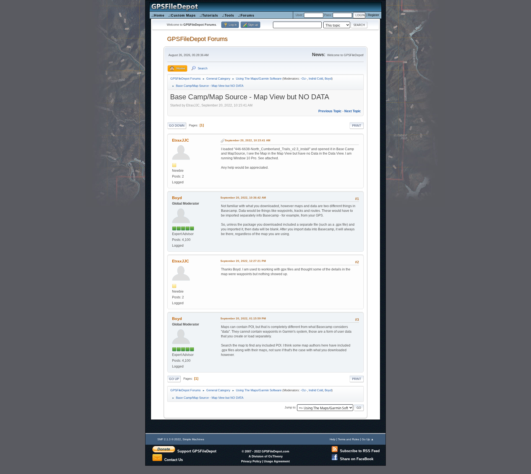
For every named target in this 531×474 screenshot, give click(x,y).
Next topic (352, 111)
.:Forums (246, 15)
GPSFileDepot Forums (197, 38)
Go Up (174, 379)
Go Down (176, 125)
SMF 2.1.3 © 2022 (169, 439)
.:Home (158, 15)
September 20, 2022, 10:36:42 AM (243, 197)
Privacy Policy (251, 461)
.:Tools (228, 15)
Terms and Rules (348, 439)
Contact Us (172, 459)
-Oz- (304, 78)
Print (356, 125)
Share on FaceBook (355, 459)
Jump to (290, 407)
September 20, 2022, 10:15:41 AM (247, 140)
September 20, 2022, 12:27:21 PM (243, 260)
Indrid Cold (316, 78)
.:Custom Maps (182, 15)
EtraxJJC (180, 140)
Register (373, 15)
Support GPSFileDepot (195, 451)
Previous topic (330, 111)
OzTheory (275, 456)
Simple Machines (193, 439)
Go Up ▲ (368, 439)
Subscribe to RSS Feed (359, 451)
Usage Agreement (277, 461)
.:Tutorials (209, 15)
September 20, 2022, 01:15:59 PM (243, 318)
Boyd (328, 78)
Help (332, 439)
